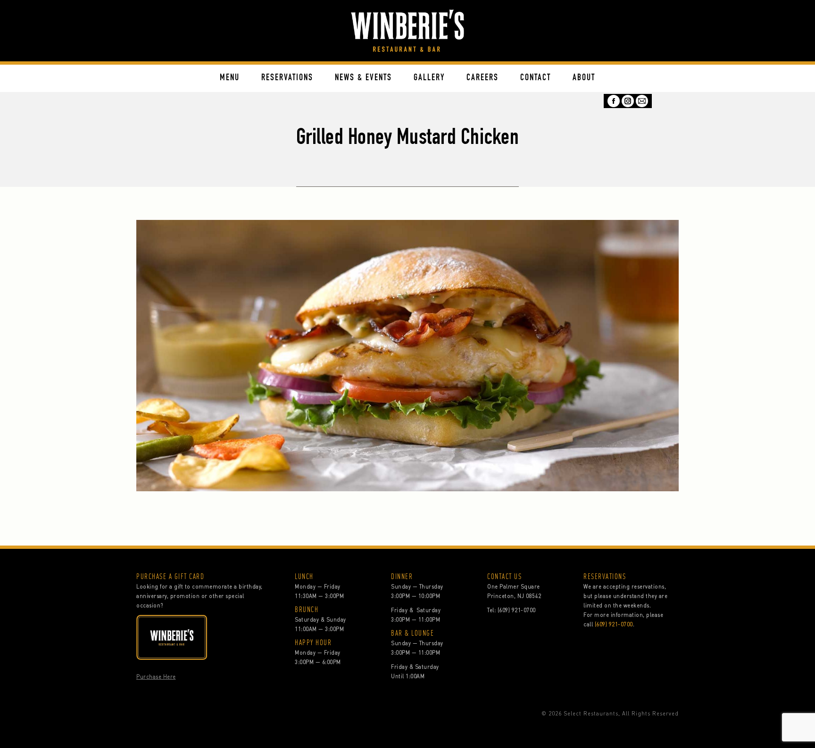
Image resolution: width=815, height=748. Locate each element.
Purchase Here (156, 676)
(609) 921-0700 (517, 610)
